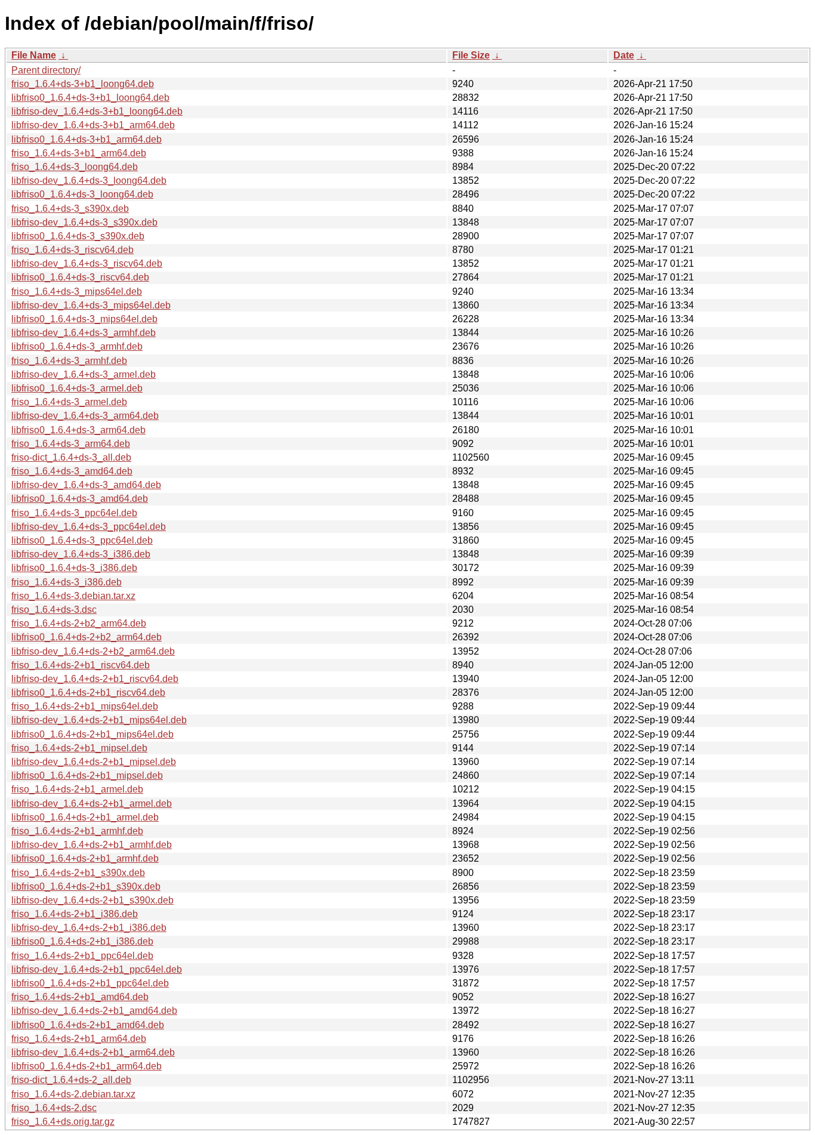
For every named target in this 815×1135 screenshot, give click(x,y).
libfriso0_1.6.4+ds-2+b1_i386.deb (82, 941)
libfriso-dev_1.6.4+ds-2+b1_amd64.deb (94, 1011)
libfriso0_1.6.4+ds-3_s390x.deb (77, 236)
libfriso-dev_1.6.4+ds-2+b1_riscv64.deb (94, 679)
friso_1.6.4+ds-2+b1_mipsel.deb (79, 748)
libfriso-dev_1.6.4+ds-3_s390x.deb (84, 222)
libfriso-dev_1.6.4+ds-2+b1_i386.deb (88, 928)
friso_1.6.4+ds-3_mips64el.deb (76, 291)
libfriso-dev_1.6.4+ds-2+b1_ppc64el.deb (96, 969)
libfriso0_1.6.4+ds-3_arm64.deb (78, 430)
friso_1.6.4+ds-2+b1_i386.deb (74, 914)
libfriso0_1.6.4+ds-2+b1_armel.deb (85, 817)
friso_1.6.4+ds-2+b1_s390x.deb (78, 873)
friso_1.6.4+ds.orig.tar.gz (63, 1122)
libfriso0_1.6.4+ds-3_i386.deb (74, 568)
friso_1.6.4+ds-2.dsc (54, 1108)
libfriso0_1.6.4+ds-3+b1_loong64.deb (90, 97)
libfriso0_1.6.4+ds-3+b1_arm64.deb (86, 139)
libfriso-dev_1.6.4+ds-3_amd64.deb (86, 485)
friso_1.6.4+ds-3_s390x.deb (70, 208)
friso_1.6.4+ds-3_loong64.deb (74, 167)
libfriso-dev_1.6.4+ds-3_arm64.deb (85, 416)
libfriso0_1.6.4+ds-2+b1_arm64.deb (86, 1066)
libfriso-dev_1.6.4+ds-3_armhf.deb (83, 333)
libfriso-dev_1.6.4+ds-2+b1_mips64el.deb (99, 720)
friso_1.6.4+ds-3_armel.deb (69, 402)
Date (623, 55)
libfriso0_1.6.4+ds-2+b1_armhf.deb (85, 858)
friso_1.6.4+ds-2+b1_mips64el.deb (84, 706)
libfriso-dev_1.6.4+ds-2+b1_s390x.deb (92, 900)
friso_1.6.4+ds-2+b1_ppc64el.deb (82, 956)
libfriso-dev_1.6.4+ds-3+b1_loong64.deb (97, 111)
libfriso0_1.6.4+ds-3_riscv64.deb (80, 277)
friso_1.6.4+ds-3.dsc (54, 609)
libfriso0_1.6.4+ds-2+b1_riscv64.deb (88, 692)
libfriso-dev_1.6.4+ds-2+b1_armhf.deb (91, 845)
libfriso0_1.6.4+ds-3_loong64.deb (82, 194)
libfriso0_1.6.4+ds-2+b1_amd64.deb (87, 1025)
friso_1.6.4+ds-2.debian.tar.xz (73, 1094)
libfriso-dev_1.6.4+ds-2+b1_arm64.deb (93, 1052)
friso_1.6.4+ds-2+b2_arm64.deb (78, 623)
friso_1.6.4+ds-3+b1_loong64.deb (82, 84)
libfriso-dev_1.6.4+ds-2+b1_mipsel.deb (93, 762)
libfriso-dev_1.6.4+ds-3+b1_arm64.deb (93, 125)
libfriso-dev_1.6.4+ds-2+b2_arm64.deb (93, 651)
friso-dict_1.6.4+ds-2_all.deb (71, 1080)
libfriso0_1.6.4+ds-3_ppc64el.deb (82, 540)
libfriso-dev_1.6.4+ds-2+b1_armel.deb (91, 803)
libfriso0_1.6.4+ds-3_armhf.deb (77, 346)
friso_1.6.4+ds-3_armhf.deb (69, 361)
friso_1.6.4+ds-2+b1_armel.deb (77, 789)
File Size (471, 55)
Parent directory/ (46, 70)
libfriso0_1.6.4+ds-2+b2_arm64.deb (86, 637)
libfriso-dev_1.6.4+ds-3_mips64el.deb (91, 305)
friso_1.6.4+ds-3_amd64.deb (71, 471)
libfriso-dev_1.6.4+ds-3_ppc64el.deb (88, 527)
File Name (33, 55)
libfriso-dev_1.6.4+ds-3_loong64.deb (88, 180)
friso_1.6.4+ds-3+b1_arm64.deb (78, 153)
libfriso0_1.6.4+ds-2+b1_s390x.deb (85, 886)
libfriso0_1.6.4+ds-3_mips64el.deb (84, 319)
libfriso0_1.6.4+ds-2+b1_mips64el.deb (92, 734)
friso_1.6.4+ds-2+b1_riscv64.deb (80, 665)
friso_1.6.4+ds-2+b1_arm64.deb (78, 1039)
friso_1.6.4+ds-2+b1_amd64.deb (80, 997)
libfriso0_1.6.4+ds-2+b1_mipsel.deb (87, 775)
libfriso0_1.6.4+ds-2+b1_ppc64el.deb (90, 983)
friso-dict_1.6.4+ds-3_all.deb (71, 457)
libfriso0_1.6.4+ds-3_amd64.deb (79, 499)
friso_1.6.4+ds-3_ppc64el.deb (74, 513)
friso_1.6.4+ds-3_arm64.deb (70, 444)
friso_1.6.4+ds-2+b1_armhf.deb (77, 831)
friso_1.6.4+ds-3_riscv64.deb (72, 250)
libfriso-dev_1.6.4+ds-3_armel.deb (83, 374)
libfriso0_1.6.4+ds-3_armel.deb (77, 388)
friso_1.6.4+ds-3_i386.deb (66, 582)
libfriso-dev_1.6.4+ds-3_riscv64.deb (86, 263)
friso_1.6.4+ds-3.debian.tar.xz (73, 596)
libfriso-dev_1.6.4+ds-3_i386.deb (80, 554)
